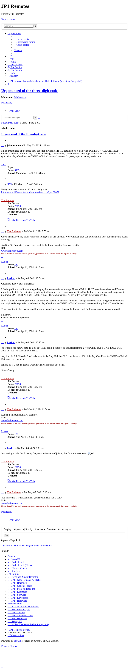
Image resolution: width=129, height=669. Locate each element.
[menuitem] (21, 39)
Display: (8, 529)
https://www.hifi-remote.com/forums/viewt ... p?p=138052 (30, 192)
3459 (17, 170)
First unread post (9, 122)
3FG (3, 164)
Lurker (4, 261)
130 (16, 264)
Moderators (20, 97)
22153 (17, 206)
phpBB (17, 640)
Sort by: (29, 529)
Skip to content (8, 19)
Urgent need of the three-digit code (29, 91)
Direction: (52, 529)
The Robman (7, 200)
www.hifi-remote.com (12, 250)
